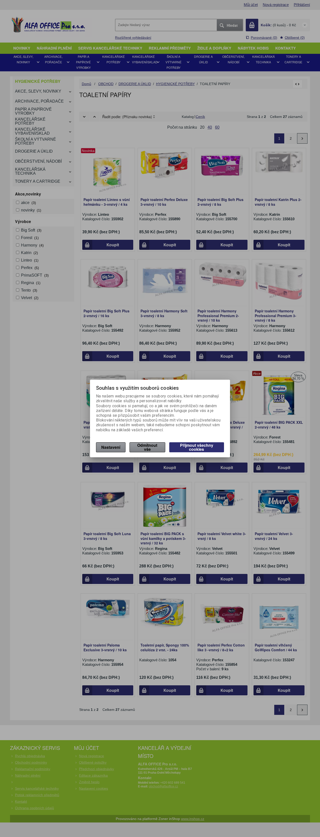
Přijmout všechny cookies (196, 447)
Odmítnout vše (147, 447)
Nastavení (110, 447)
